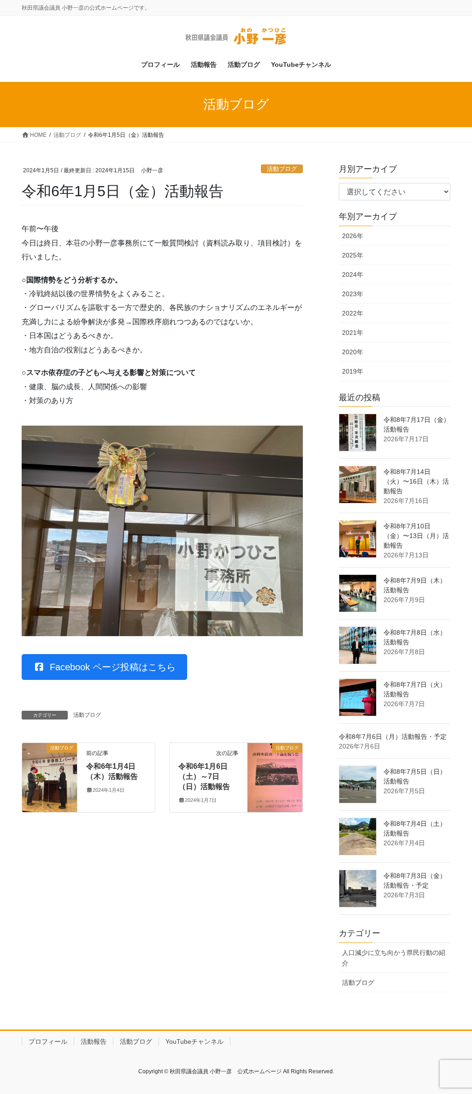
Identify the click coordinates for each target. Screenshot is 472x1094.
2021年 (352, 332)
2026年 (352, 236)
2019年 (352, 371)
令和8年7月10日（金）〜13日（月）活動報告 (416, 535)
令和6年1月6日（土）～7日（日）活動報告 (204, 776)
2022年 (352, 313)
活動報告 (93, 1041)
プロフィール (48, 1041)
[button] (104, 667)
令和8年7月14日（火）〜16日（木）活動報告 (416, 481)
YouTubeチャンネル (194, 1041)
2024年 (352, 274)
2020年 (352, 352)
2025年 (352, 255)
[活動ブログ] (49, 777)
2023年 (352, 294)
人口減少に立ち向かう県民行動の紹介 (393, 958)
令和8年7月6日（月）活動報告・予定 (393, 736)
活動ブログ (282, 168)
